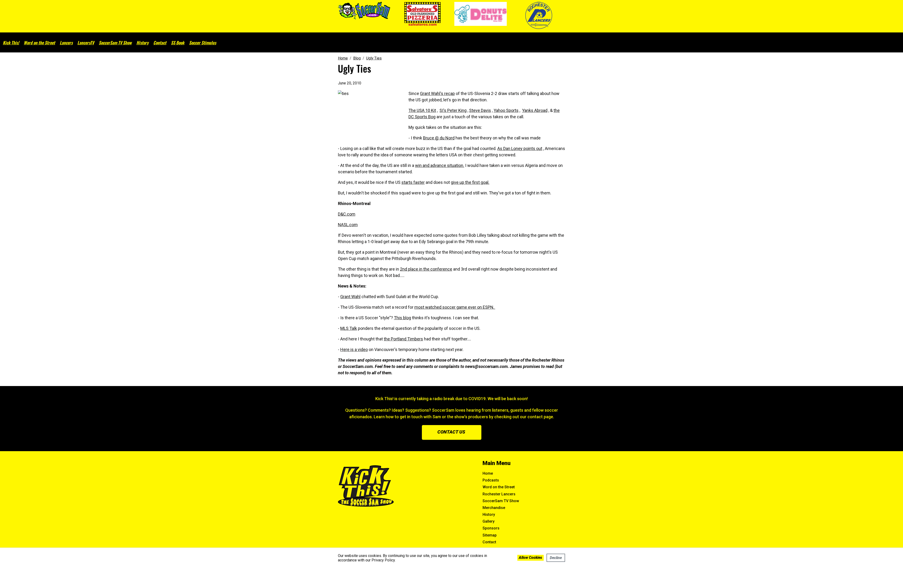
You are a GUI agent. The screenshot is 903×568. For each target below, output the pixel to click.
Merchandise (494, 507)
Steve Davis (480, 110)
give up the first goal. (470, 182)
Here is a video (354, 349)
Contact (159, 42)
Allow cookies (530, 557)
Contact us (451, 432)
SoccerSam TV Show (115, 42)
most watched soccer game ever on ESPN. (454, 307)
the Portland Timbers (403, 338)
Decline (556, 558)
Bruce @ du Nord (439, 137)
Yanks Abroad (534, 110)
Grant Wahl (350, 296)
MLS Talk (348, 328)
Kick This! (11, 42)
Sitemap (490, 535)
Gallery (489, 521)
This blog (402, 317)
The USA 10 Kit (422, 110)
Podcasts (491, 480)
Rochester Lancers (499, 494)
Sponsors (491, 528)
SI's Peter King (453, 110)
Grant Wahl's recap (437, 93)
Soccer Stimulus (202, 42)
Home (488, 473)
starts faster (413, 182)
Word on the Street (39, 42)
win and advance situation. (439, 165)
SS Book (177, 42)
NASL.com (348, 224)
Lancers (66, 42)
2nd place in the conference (426, 269)
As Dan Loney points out (519, 148)
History (142, 42)
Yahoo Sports (506, 110)
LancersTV (85, 42)
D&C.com (346, 214)
